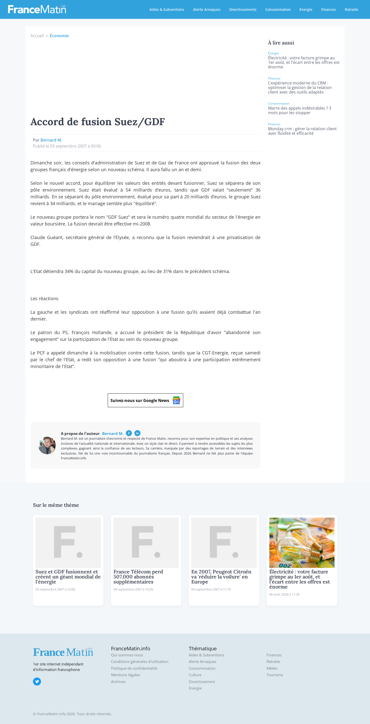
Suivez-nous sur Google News (139, 400)
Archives (118, 681)
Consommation (278, 9)
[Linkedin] (137, 433)
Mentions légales (125, 674)
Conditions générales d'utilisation (139, 661)
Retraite (351, 9)
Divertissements (242, 9)
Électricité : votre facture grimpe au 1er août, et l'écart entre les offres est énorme (304, 62)
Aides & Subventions (167, 9)
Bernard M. (51, 140)
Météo (272, 668)
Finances (328, 9)
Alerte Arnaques (206, 9)
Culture (195, 674)
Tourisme (275, 674)
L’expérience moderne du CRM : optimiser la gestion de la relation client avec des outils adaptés (300, 87)
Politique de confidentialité (134, 668)
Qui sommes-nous (127, 655)
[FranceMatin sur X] (37, 681)
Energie (306, 9)
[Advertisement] (145, 76)
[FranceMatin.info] (37, 9)
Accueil (37, 35)
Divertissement (202, 681)
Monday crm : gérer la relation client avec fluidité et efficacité (302, 131)
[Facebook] (129, 433)
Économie (59, 35)
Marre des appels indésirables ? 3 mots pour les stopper (299, 110)
